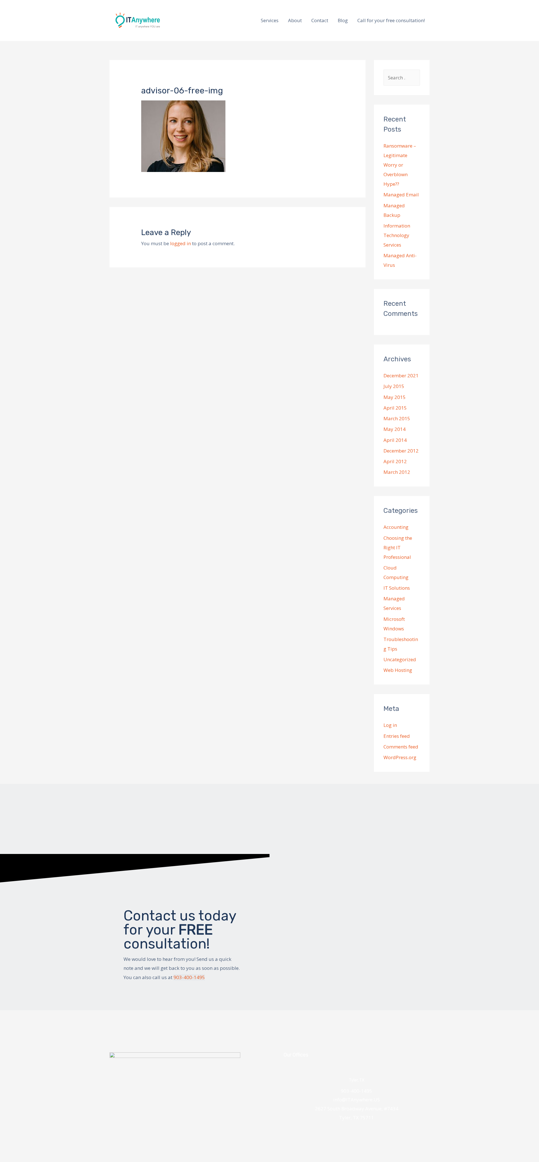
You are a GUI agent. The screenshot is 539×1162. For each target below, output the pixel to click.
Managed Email (401, 194)
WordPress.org (399, 757)
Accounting (395, 527)
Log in (390, 725)
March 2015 (396, 418)
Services (269, 20)
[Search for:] (401, 77)
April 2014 (395, 440)
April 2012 (395, 461)
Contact (319, 20)
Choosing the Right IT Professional (397, 547)
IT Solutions (396, 588)
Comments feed (400, 746)
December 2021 (401, 375)
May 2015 (394, 397)
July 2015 (393, 386)
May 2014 (394, 429)
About (295, 20)
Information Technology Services (396, 235)
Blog (343, 20)
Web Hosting (397, 670)
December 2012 (401, 450)
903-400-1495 (189, 977)
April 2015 (395, 408)
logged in (180, 243)
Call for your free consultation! (391, 20)
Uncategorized (399, 659)
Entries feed (396, 736)
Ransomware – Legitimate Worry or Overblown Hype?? (399, 165)
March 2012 (396, 472)
